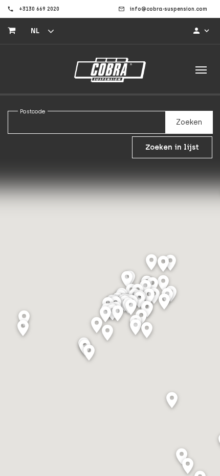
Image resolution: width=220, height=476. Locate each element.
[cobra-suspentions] (110, 70)
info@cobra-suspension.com (168, 9)
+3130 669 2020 (39, 9)
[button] (164, 302)
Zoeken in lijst (172, 147)
